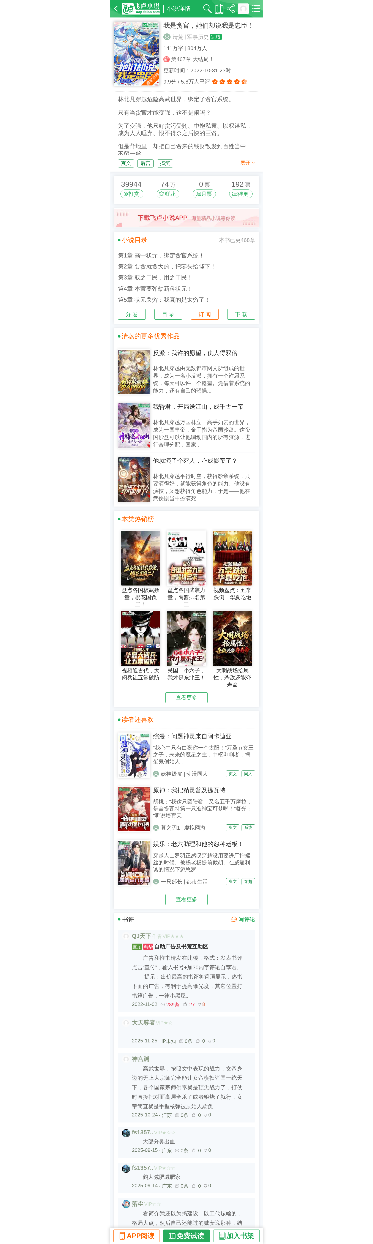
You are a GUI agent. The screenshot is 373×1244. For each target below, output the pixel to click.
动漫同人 (197, 774)
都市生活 (197, 882)
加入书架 (240, 1236)
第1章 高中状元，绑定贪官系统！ (161, 255)
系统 (248, 827)
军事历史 (198, 37)
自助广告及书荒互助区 (170, 946)
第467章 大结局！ (192, 59)
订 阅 (205, 314)
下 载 (241, 314)
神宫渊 (140, 1059)
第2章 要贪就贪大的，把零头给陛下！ (167, 266)
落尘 (138, 1204)
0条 (189, 1041)
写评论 (247, 919)
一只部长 (171, 882)
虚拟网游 (194, 828)
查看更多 (186, 698)
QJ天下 (141, 936)
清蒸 (177, 37)
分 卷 (132, 314)
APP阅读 (141, 1236)
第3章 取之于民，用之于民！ (155, 277)
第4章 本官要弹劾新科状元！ (155, 289)
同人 (248, 774)
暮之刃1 (170, 828)
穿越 (248, 881)
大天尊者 (143, 1022)
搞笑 (165, 163)
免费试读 (190, 1236)
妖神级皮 (171, 774)
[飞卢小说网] (141, 8)
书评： (131, 919)
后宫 (145, 163)
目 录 (168, 314)
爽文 (126, 163)
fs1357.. (142, 1132)
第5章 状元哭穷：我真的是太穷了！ (164, 300)
